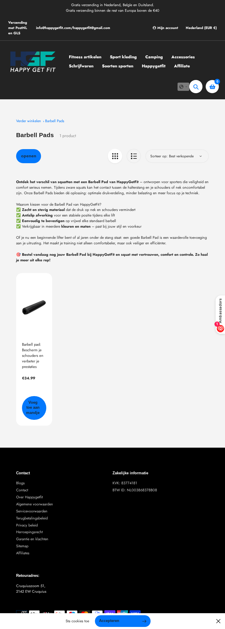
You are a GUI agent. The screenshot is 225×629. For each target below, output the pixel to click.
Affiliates (22, 553)
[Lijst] (134, 156)
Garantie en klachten (32, 539)
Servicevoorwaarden (31, 511)
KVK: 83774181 (124, 483)
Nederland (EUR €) (201, 27)
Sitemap (22, 546)
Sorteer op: (159, 156)
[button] (183, 87)
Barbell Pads (54, 121)
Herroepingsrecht (29, 532)
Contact (22, 490)
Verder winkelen (28, 121)
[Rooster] (115, 156)
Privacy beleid (27, 525)
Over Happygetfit (29, 497)
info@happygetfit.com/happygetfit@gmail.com (73, 27)
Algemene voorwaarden (34, 504)
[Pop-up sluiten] (218, 621)
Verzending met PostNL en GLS (17, 28)
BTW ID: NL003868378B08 (134, 490)
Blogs (20, 483)
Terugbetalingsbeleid (32, 518)
